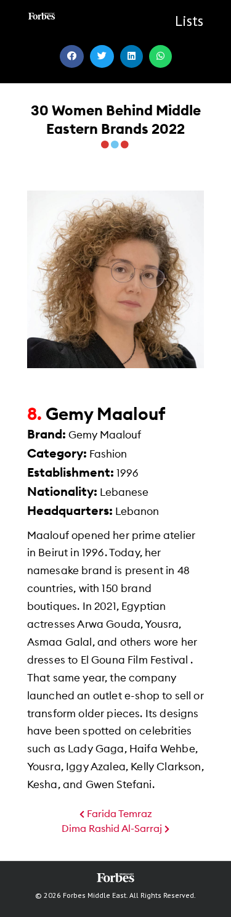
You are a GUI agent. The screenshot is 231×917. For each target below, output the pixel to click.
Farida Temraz (118, 814)
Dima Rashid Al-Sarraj (113, 829)
